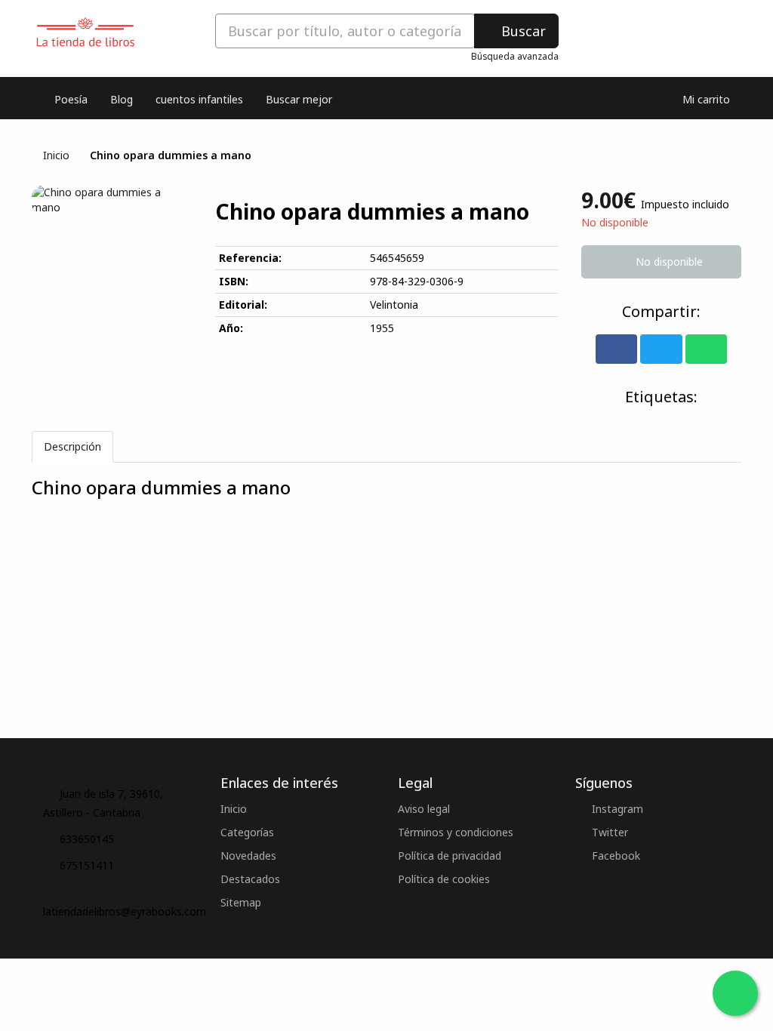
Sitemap (240, 902)
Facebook (614, 855)
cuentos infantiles (199, 99)
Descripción (72, 446)
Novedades (248, 855)
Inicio (56, 155)
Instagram (616, 809)
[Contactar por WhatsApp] (735, 993)
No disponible (668, 261)
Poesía (71, 99)
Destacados (250, 879)
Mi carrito (704, 99)
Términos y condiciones (455, 832)
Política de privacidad (449, 855)
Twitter (608, 832)
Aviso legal (424, 809)
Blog (121, 99)
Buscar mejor (299, 99)
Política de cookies (444, 879)
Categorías (247, 832)
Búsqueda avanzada (515, 56)
